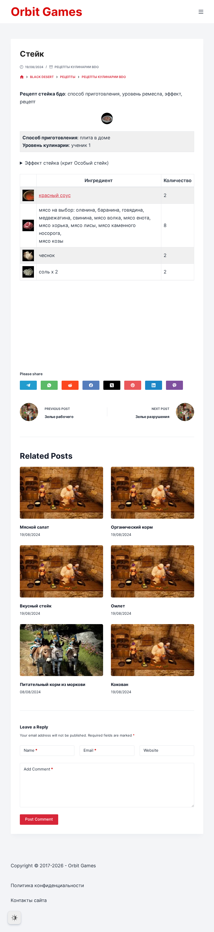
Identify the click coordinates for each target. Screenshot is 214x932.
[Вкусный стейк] (61, 571)
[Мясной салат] (61, 493)
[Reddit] (70, 385)
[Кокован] (152, 650)
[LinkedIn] (153, 385)
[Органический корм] (152, 493)
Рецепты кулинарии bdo (77, 67)
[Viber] (174, 385)
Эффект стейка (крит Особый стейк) (67, 163)
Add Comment (38, 769)
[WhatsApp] (49, 385)
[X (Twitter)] (111, 385)
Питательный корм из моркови (52, 684)
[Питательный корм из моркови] (61, 650)
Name (30, 750)
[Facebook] (90, 385)
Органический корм (132, 527)
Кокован (119, 684)
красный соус (55, 195)
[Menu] (201, 11)
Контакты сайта (29, 900)
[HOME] (22, 77)
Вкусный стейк (35, 605)
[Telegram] (28, 385)
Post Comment (39, 819)
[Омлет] (152, 571)
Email (90, 750)
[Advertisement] (107, 319)
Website (151, 750)
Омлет (118, 605)
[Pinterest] (132, 385)
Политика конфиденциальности (47, 885)
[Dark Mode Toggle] (14, 917)
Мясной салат (34, 527)
